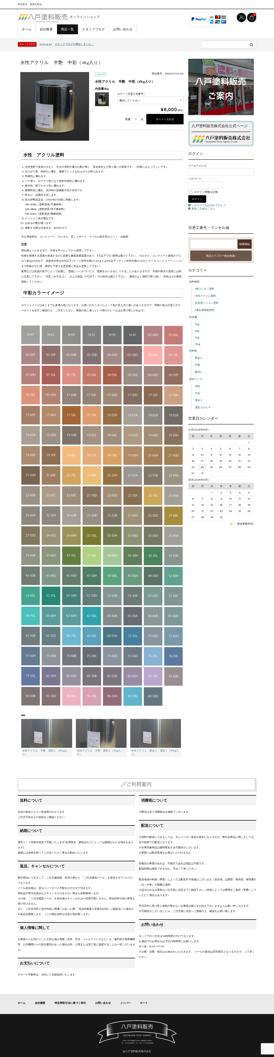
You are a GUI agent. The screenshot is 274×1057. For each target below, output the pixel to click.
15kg (197, 344)
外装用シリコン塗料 (206, 302)
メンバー (125, 1002)
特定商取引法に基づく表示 (70, 1002)
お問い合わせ (123, 29)
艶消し (199, 371)
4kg (197, 337)
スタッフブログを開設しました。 (74, 44)
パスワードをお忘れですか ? (208, 205)
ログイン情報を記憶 (205, 191)
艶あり (199, 357)
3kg (197, 330)
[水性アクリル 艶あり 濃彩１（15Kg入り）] (155, 733)
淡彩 (197, 386)
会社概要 (46, 29)
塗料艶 (193, 350)
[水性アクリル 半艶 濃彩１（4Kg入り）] (101, 733)
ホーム (27, 29)
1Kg (197, 324)
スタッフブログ (93, 29)
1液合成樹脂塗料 (204, 309)
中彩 (197, 393)
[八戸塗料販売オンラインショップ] (59, 17)
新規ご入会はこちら (203, 208)
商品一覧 (67, 29)
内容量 (193, 317)
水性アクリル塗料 (205, 295)
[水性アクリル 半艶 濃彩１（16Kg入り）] (46, 733)
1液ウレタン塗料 (204, 288)
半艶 (197, 364)
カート (144, 1002)
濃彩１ (199, 400)
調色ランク (195, 379)
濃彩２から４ (203, 407)
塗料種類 (194, 281)
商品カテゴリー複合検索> (221, 255)
